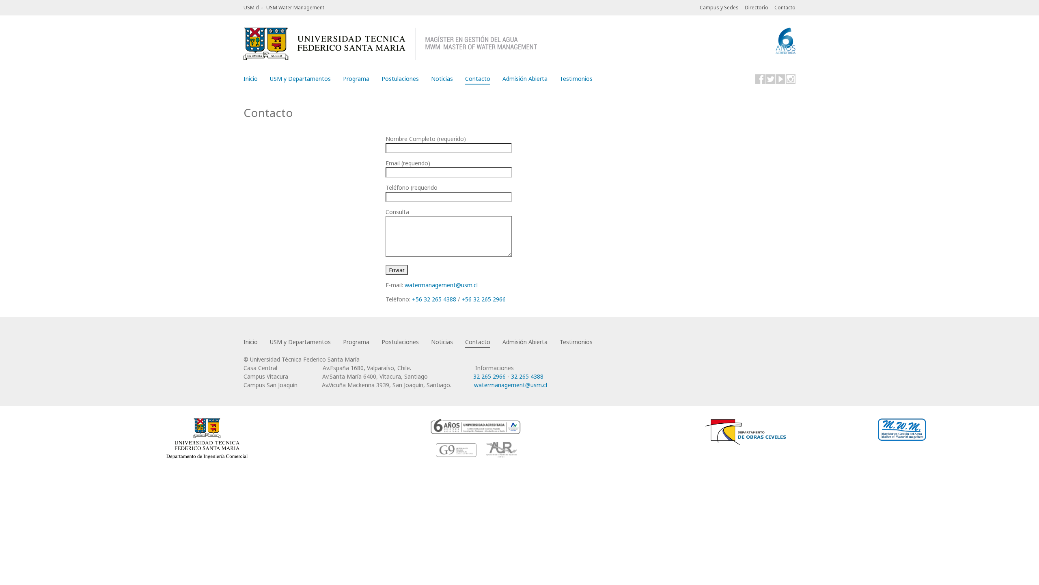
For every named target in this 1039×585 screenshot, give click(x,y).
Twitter (770, 79)
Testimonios (576, 78)
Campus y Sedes (719, 7)
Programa (356, 78)
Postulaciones (400, 78)
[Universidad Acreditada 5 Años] (476, 426)
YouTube (780, 79)
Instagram (790, 79)
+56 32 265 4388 (434, 299)
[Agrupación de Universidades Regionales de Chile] (501, 449)
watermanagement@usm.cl (441, 285)
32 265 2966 (489, 376)
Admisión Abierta (525, 78)
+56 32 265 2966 (483, 299)
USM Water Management (295, 7)
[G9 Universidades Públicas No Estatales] (456, 449)
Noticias (442, 78)
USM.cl (251, 7)
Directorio (756, 7)
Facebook (760, 79)
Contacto (784, 7)
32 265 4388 (527, 376)
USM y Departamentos (300, 78)
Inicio (251, 78)
